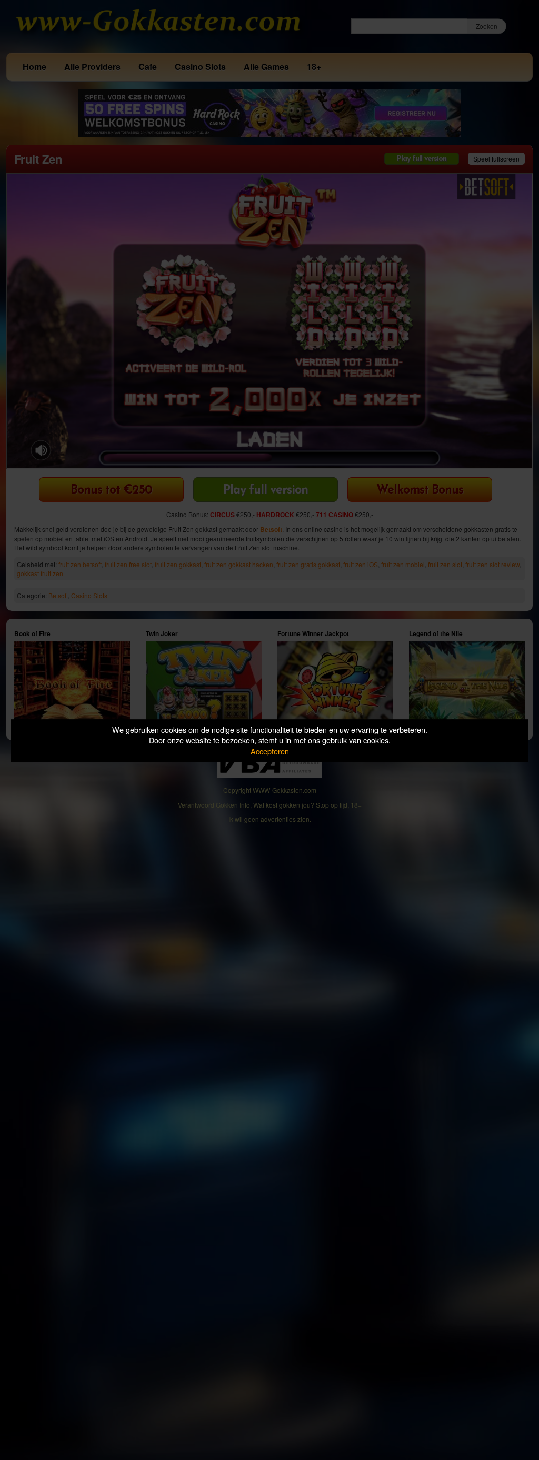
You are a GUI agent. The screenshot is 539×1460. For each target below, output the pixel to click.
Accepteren (270, 751)
